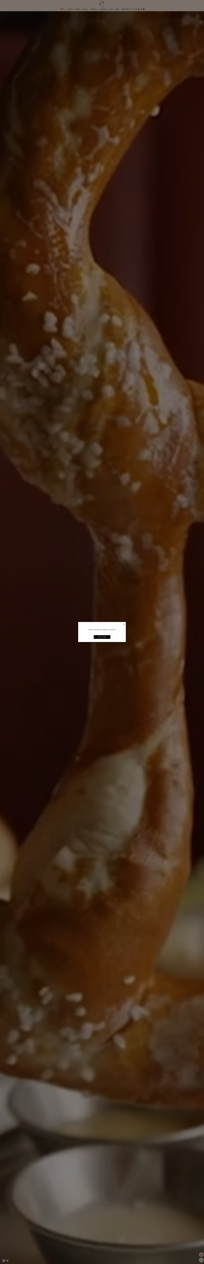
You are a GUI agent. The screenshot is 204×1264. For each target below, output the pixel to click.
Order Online (102, 637)
